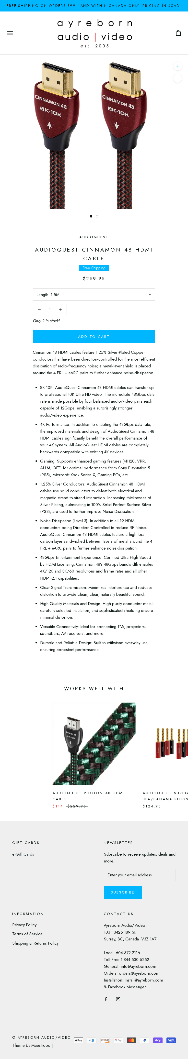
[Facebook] (106, 998)
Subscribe (123, 892)
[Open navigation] (10, 33)
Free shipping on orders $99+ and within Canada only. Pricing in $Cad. (94, 5)
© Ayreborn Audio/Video (41, 1037)
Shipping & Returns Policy (35, 943)
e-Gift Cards (23, 854)
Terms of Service (27, 934)
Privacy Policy (24, 925)
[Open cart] (178, 33)
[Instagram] (118, 998)
